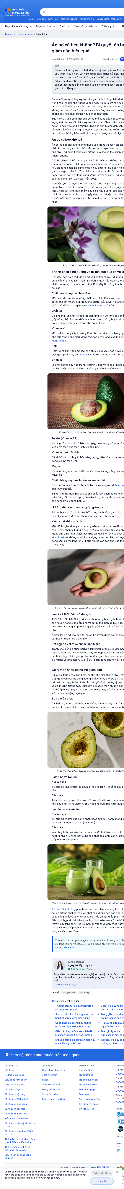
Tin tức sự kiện (86, 1108)
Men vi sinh (116, 19)
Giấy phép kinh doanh (16, 1079)
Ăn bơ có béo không (63, 909)
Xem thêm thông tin (63, 984)
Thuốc (45, 1079)
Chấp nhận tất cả (102, 1173)
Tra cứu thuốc (86, 1075)
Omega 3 (41, 19)
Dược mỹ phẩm (49, 1075)
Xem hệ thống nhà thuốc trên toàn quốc (45, 1055)
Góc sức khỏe (26, 34)
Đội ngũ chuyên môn (89, 1099)
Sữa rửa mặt (103, 19)
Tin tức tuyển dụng (88, 1104)
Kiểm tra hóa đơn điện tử (17, 1118)
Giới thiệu (9, 1070)
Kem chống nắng (69, 19)
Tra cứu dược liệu (88, 1084)
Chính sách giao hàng (16, 1104)
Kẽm (50, 19)
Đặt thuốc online (50, 1094)
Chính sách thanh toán (16, 1113)
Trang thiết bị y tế (51, 1089)
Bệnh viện (84, 1094)
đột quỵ (83, 354)
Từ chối (102, 1181)
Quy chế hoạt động (14, 1084)
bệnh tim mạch (96, 305)
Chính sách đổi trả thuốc (17, 1099)
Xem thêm (69, 947)
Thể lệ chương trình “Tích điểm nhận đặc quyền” (18, 1148)
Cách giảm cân (68, 992)
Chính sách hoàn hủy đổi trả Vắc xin (19, 1133)
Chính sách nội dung (15, 1094)
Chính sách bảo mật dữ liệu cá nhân (20, 1125)
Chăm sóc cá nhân (51, 1084)
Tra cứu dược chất (88, 1079)
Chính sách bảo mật (15, 1108)
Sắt (56, 19)
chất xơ (59, 537)
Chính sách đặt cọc (14, 1089)
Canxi (31, 19)
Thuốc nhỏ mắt (87, 19)
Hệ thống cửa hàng (14, 1075)
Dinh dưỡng (84, 992)
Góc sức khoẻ (86, 1070)
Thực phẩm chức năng (53, 1070)
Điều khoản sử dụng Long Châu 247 (18, 1156)
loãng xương (59, 340)
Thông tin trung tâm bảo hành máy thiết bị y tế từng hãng (20, 1140)
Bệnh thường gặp (87, 1089)
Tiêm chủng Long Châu (53, 1099)
